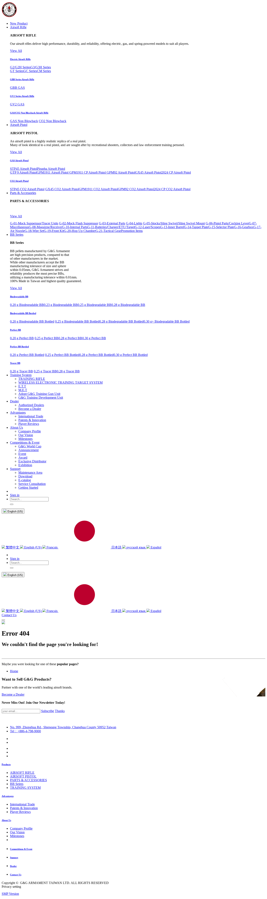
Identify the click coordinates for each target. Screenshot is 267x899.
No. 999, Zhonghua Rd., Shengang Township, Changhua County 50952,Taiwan (63, 727)
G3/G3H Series (40, 67)
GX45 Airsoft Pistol (148, 172)
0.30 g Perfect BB (94, 338)
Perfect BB (15, 330)
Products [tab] (6, 764)
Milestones (17, 836)
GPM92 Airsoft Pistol (121, 172)
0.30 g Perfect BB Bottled (130, 355)
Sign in (14, 495)
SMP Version (10, 893)
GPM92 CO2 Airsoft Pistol (136, 189)
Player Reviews (20, 812)
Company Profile (21, 828)
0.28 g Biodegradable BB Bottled (121, 321)
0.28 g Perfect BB (70, 338)
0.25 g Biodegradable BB (94, 305)
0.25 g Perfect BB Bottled (62, 355)
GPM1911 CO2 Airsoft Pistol (98, 189)
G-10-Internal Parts (74, 227)
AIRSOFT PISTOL (23, 776)
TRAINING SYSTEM (25, 787)
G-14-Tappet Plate (196, 227)
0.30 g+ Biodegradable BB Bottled (167, 321)
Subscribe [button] (47, 711)
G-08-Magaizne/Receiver (45, 227)
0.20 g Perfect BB (22, 338)
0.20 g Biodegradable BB (27, 305)
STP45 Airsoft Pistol (23, 168)
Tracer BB (15, 363)
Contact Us (9, 615)
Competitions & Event (21, 849)
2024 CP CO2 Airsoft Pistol (172, 189)
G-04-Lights (134, 223)
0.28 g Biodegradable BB (128, 305)
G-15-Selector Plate (221, 227)
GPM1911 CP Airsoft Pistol (88, 172)
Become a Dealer (13, 694)
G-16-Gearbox (243, 227)
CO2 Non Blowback (52, 121)
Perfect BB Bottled (19, 346)
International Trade (22, 804)
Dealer (13, 866)
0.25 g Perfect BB (46, 338)
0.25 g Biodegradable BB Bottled (77, 321)
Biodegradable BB (19, 296)
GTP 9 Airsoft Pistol (23, 172)
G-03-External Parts (112, 223)
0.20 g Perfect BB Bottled (27, 355)
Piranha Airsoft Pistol (51, 168)
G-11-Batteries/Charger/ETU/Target (111, 227)
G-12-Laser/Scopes (147, 227)
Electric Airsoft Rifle (20, 59)
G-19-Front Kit (54, 231)
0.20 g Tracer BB (21, 371)
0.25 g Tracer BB (45, 371)
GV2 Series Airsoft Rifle (22, 96)
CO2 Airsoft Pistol (19, 181)
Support (14, 857)
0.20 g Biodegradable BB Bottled (32, 321)
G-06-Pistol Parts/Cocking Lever (227, 223)
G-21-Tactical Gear (108, 231)
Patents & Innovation (24, 808)
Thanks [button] (60, 711)
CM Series (44, 71)
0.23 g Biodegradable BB (61, 305)
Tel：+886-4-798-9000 (25, 731)
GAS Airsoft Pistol (19, 160)
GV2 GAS (17, 104)
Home (14, 671)
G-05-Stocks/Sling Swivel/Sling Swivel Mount (174, 223)
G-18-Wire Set (34, 231)
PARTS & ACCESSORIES (28, 780)
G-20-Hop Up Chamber (80, 231)
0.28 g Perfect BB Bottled (96, 355)
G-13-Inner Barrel (172, 227)
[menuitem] (19, 23)
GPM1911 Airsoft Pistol (53, 172)
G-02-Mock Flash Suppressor (78, 223)
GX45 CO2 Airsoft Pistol (62, 189)
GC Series (30, 71)
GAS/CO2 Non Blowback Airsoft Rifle (29, 112)
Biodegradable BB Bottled (23, 313)
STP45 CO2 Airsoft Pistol (27, 189)
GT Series (16, 71)
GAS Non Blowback (24, 121)
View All (16, 51)
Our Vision (17, 832)
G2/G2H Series (20, 67)
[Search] (11, 504)
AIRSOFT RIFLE (22, 772)
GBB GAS (17, 87)
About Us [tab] (6, 820)
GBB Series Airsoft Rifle (22, 79)
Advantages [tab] (8, 796)
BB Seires (16, 784)
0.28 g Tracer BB (68, 371)
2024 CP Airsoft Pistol (176, 172)
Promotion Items (132, 231)
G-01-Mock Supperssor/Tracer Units (34, 223)
